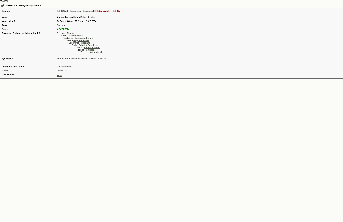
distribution (62, 70)
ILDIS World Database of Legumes (75, 11)
